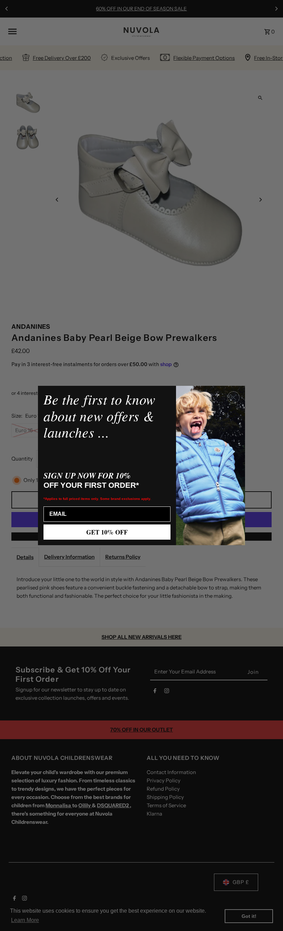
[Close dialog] (233, 397)
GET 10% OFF (107, 532)
